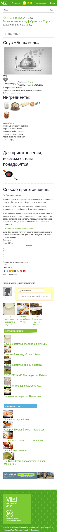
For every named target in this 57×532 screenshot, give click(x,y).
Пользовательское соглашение (25, 527)
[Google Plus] (21, 271)
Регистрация (40, 3)
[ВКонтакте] (5, 271)
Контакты (7, 527)
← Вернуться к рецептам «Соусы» (18, 229)
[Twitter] (8, 271)
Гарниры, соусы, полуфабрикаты (21, 21)
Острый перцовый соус (17, 419)
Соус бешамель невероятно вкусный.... (26, 344)
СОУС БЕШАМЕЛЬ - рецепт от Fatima (25, 375)
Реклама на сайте (22, 530)
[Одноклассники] (11, 271)
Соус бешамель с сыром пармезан (23, 365)
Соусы (46, 21)
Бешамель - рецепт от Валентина (22, 396)
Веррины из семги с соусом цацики (23, 440)
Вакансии (35, 530)
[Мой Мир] (14, 271)
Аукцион (16, 3)
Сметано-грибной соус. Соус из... (22, 386)
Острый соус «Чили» (15, 450)
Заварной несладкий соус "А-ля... (23, 319)
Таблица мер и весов (12, 93)
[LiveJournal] (18, 271)
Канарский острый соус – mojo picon (24, 429)
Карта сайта (9, 530)
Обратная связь (46, 527)
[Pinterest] (24, 271)
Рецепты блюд (17, 18)
